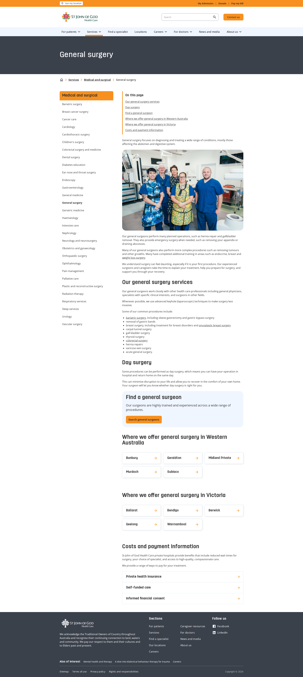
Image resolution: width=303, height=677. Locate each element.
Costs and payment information (144, 130)
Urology (67, 316)
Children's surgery (73, 142)
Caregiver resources (192, 626)
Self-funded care (138, 587)
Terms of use (79, 671)
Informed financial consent (145, 598)
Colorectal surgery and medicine (81, 149)
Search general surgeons (143, 419)
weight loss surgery (133, 257)
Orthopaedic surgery (74, 256)
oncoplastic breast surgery (215, 325)
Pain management (73, 271)
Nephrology (69, 233)
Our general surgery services (142, 101)
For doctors (181, 31)
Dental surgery (71, 157)
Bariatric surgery (72, 104)
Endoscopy (68, 180)
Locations (141, 31)
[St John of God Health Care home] (78, 623)
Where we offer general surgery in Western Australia (156, 118)
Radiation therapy (72, 294)
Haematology (70, 218)
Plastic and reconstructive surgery (82, 286)
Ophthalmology (71, 263)
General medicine (72, 195)
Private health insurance (143, 576)
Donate (222, 3)
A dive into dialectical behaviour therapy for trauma (142, 661)
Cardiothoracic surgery (76, 134)
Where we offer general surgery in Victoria (150, 124)
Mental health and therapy (97, 661)
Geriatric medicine (73, 210)
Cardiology (68, 127)
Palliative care (70, 278)
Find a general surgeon (139, 113)
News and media (209, 31)
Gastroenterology (72, 187)
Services (92, 31)
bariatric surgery (136, 318)
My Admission (205, 3)
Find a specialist (118, 31)
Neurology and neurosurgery (79, 240)
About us (232, 31)
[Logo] (80, 17)
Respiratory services (74, 301)
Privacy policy (97, 671)
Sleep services (70, 309)
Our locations (157, 645)
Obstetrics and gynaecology (78, 248)
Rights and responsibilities (123, 671)
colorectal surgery (137, 340)
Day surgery (132, 107)
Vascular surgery (72, 324)
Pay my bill (237, 3)
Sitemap (64, 671)
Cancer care (69, 119)
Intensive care (70, 225)
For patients (69, 31)
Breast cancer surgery (75, 111)
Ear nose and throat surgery (79, 172)
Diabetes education (73, 165)
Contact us (233, 17)
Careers (158, 31)
